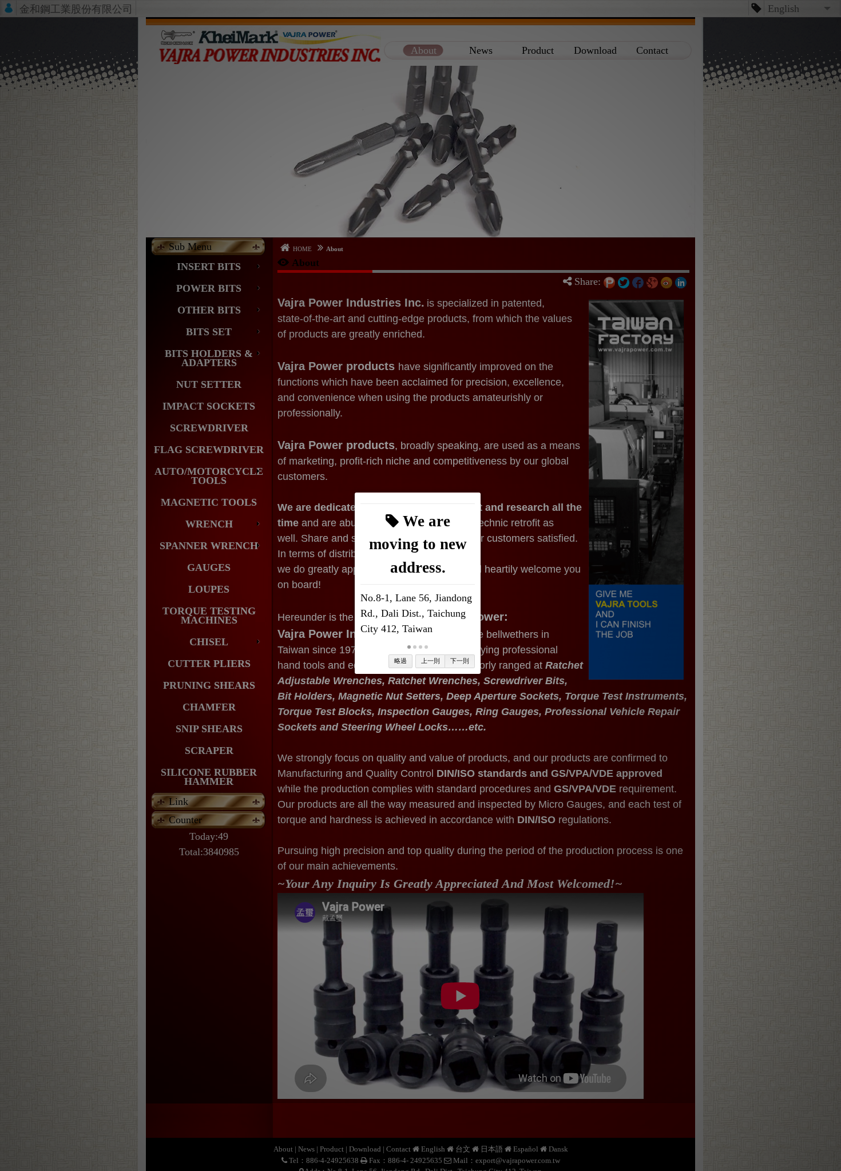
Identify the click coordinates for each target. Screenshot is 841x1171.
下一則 (459, 660)
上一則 (430, 660)
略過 (400, 660)
